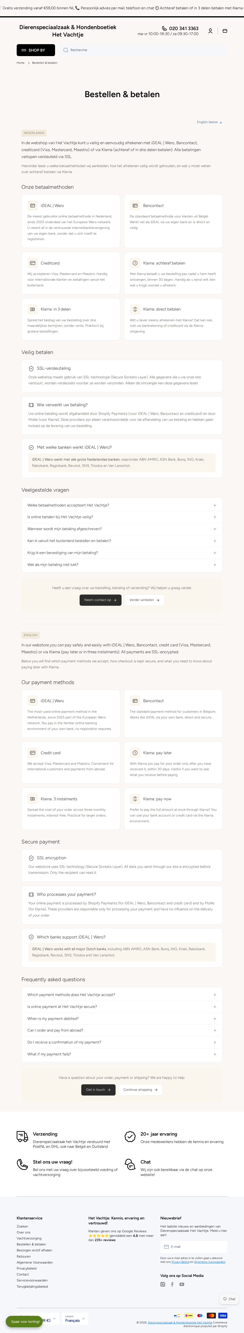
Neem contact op (97, 600)
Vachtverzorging (29, 1238)
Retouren (24, 1256)
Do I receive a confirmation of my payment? (64, 1042)
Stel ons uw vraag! (52, 1162)
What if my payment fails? (49, 1054)
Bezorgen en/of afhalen (34, 1250)
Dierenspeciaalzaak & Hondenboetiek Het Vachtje (180, 1322)
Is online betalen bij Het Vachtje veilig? (60, 517)
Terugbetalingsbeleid (32, 1287)
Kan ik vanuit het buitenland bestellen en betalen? (69, 540)
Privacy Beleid (180, 1262)
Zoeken (22, 1226)
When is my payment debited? (53, 1018)
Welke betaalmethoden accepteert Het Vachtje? (68, 505)
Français (72, 1320)
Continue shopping (137, 1090)
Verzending (45, 1134)
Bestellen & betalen (31, 1244)
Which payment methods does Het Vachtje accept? (71, 994)
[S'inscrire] (221, 1247)
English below (207, 122)
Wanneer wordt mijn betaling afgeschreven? (64, 529)
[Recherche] (64, 50)
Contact (23, 1274)
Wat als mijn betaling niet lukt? (52, 564)
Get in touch (95, 1090)
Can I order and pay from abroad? (55, 1030)
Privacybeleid (26, 1268)
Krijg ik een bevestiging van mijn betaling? (62, 552)
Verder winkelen (141, 600)
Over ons (23, 1232)
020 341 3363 (183, 28)
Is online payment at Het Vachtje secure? (62, 1006)
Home (21, 62)
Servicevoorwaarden (32, 1280)
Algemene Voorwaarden (35, 1262)
